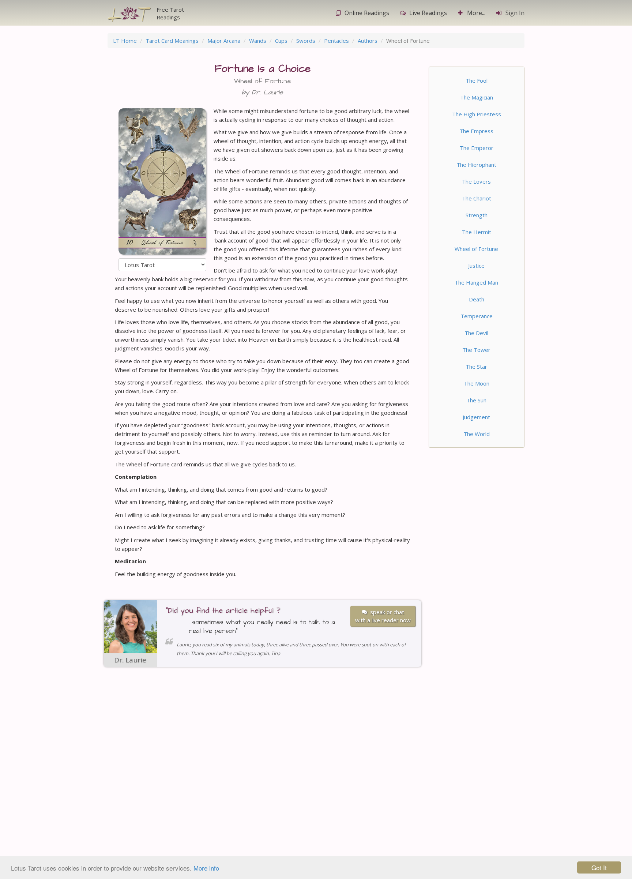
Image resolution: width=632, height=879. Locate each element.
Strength (477, 215)
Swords (305, 40)
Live (428, 13)
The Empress (476, 131)
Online (367, 13)
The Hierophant (476, 164)
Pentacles (336, 40)
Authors (367, 40)
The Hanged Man (476, 282)
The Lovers (476, 181)
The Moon (476, 383)
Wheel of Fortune (476, 248)
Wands (257, 40)
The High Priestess (476, 114)
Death (476, 299)
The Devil (476, 333)
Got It (599, 867)
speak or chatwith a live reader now (383, 615)
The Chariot (476, 198)
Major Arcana (223, 40)
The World (476, 433)
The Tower (476, 349)
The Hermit (476, 232)
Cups (281, 40)
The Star (476, 366)
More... (476, 13)
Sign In (514, 13)
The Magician (476, 97)
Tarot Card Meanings (172, 40)
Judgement (476, 417)
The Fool (477, 80)
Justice (476, 265)
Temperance (476, 316)
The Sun (476, 400)
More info (206, 867)
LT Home (125, 40)
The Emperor (476, 147)
